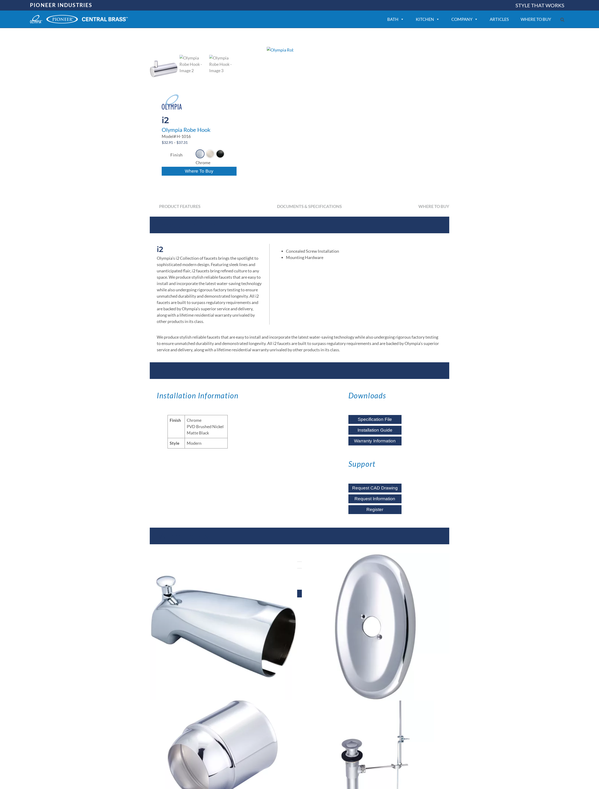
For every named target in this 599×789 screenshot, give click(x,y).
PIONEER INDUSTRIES (61, 5)
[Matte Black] (220, 154)
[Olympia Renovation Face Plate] (375, 627)
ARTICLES (499, 19)
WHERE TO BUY (536, 19)
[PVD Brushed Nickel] (210, 154)
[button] (562, 19)
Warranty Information (375, 440)
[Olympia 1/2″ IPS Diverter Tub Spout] (223, 627)
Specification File (375, 419)
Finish (176, 154)
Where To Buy (199, 171)
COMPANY (461, 19)
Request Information (374, 498)
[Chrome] (200, 154)
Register (374, 509)
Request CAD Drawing (375, 487)
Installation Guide (375, 430)
